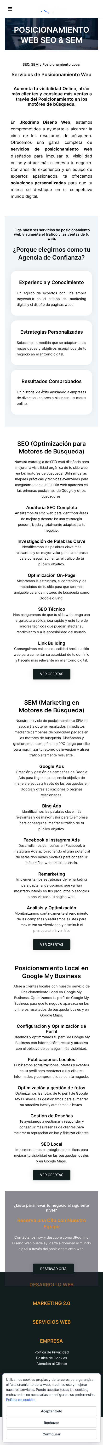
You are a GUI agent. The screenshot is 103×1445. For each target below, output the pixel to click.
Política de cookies (20, 1400)
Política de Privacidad (51, 1352)
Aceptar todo (51, 1411)
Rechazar (51, 1423)
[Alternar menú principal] (10, 9)
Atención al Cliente (51, 1364)
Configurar (52, 1434)
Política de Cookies (51, 1358)
